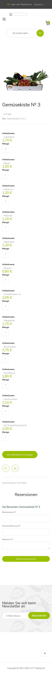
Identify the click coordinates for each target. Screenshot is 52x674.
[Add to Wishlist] (5, 468)
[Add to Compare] (15, 468)
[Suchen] (40, 33)
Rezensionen (26, 494)
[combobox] (25, 33)
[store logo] (18, 19)
